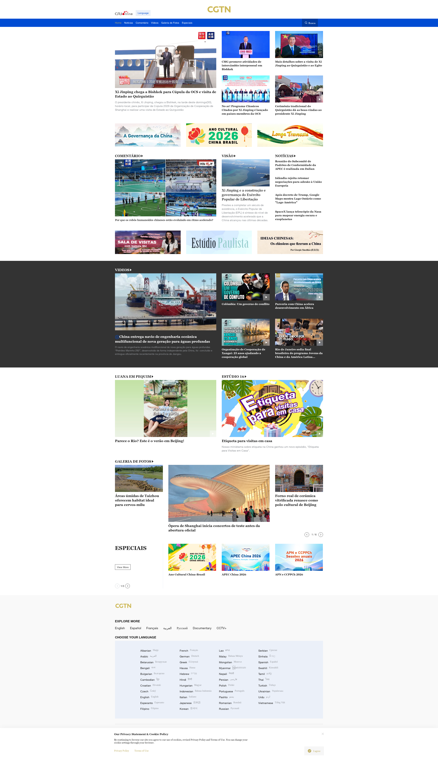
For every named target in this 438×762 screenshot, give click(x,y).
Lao (224, 650)
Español (135, 628)
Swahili (268, 668)
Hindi (186, 679)
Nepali (226, 674)
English (120, 628)
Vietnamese (271, 703)
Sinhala (266, 656)
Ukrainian (270, 691)
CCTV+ (222, 628)
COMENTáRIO (128, 156)
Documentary (202, 628)
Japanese (190, 703)
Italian (188, 697)
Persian (228, 679)
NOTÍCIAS (284, 156)
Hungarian (191, 685)
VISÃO (227, 156)
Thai (263, 679)
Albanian (149, 650)
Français (152, 628)
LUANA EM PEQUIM (133, 376)
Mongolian (230, 662)
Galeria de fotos (133, 461)
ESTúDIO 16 (233, 376)
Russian (229, 708)
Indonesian (195, 691)
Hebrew (188, 674)
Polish (226, 685)
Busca (311, 23)
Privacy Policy (121, 750)
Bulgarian (152, 674)
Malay (231, 656)
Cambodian (149, 679)
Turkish (267, 685)
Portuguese (231, 691)
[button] (307, 534)
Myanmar (232, 668)
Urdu (264, 697)
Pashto (226, 697)
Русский (182, 628)
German (189, 656)
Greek (189, 662)
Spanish (268, 662)
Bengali (147, 668)
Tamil (265, 674)
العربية (167, 628)
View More (123, 567)
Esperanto (152, 703)
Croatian (150, 685)
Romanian (230, 703)
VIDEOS (122, 270)
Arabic (148, 656)
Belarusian (153, 662)
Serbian (267, 650)
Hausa (187, 668)
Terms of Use (141, 750)
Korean (188, 708)
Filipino (149, 708)
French (189, 650)
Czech (148, 691)
